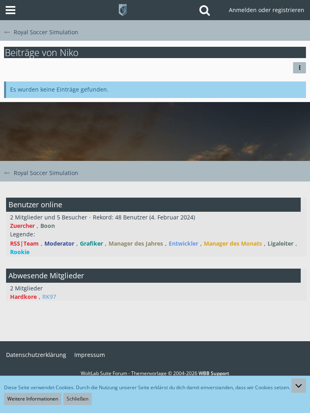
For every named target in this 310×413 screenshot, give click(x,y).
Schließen (77, 398)
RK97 (49, 296)
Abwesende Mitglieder (46, 275)
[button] (10, 10)
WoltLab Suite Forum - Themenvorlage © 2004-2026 (155, 373)
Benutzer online (35, 204)
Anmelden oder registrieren (266, 10)
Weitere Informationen (32, 398)
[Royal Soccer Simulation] (122, 10)
